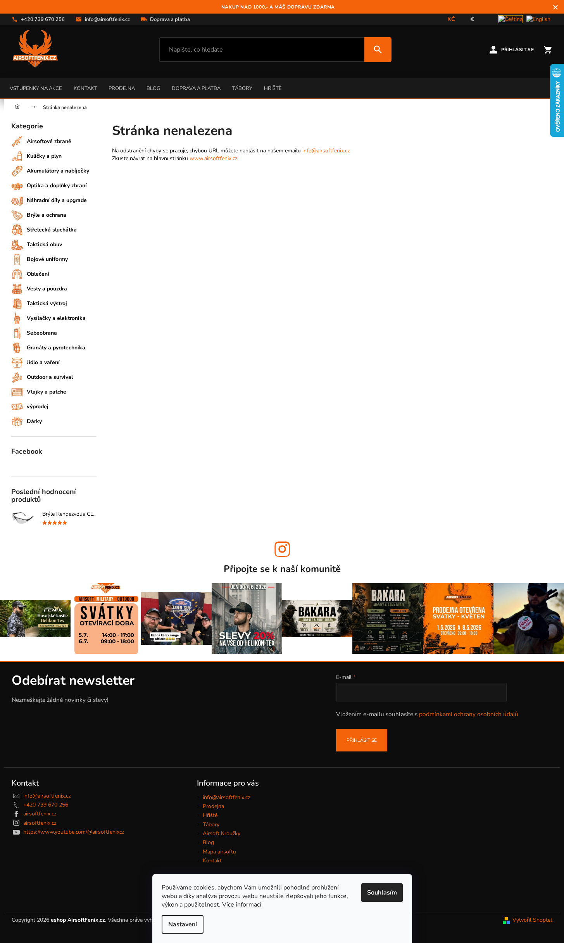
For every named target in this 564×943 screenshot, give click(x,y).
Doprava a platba (196, 88)
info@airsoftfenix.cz (326, 150)
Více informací (241, 904)
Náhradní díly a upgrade (57, 200)
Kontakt (85, 88)
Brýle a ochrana (46, 215)
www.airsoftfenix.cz (213, 158)
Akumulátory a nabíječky (58, 170)
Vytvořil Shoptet (532, 920)
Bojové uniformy (47, 259)
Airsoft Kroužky (221, 833)
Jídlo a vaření (43, 362)
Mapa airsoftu (219, 851)
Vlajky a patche (46, 392)
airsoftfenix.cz (39, 813)
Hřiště (273, 88)
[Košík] (547, 49)
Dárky (34, 421)
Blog (153, 88)
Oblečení (38, 274)
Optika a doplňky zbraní (57, 185)
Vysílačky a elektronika (56, 318)
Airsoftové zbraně (49, 141)
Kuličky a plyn (44, 156)
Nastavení (182, 924)
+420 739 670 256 (45, 804)
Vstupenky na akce (36, 88)
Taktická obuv (44, 244)
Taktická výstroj (47, 303)
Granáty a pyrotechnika (56, 347)
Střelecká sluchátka (52, 229)
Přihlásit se (362, 740)
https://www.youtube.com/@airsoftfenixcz (73, 832)
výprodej (37, 406)
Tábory (242, 88)
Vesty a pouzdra (47, 288)
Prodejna (122, 88)
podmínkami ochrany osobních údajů (468, 714)
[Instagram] (282, 549)
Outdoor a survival (50, 377)
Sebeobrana (42, 333)
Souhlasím (382, 892)
